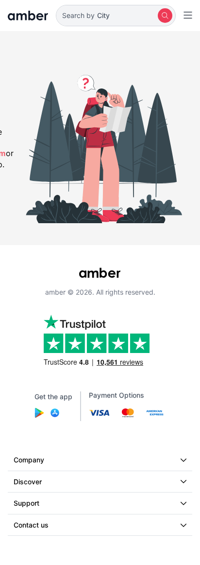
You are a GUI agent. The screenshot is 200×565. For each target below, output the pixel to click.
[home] (28, 15)
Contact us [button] (31, 525)
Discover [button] (28, 481)
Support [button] (26, 503)
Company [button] (29, 460)
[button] (116, 15)
